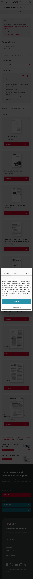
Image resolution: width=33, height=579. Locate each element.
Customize (15, 307)
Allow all (16, 301)
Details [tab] (16, 273)
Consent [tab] (6, 273)
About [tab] (27, 273)
